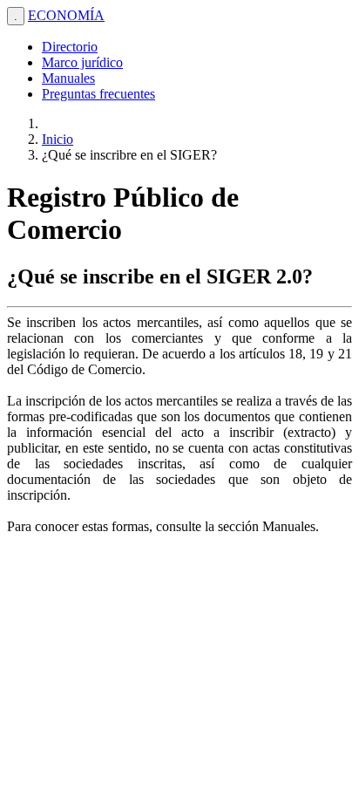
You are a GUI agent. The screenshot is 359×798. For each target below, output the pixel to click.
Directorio (70, 46)
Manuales (68, 78)
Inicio (57, 139)
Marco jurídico (82, 62)
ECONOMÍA (66, 15)
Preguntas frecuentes (98, 93)
